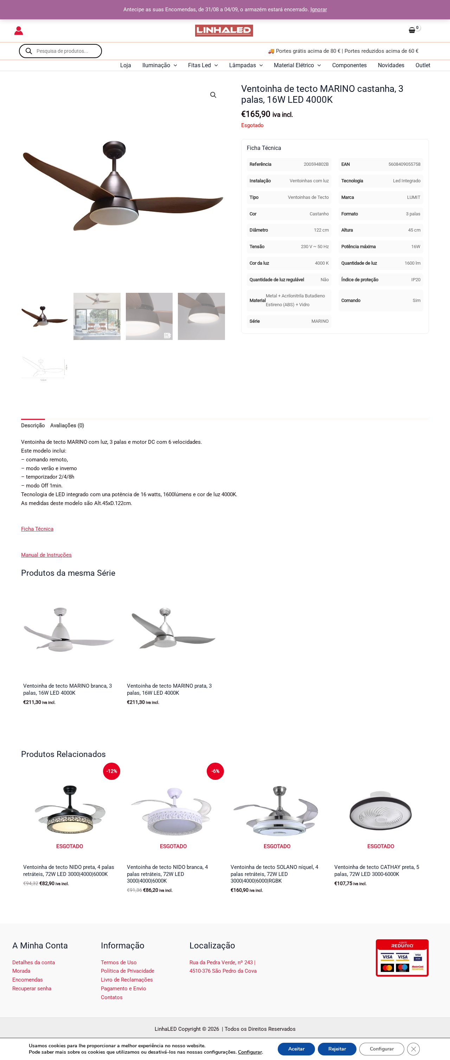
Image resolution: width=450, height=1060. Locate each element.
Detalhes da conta (33, 962)
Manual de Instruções (46, 555)
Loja (125, 65)
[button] (173, 65)
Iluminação (156, 65)
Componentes (349, 65)
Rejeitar (337, 1049)
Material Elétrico (294, 65)
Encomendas (27, 980)
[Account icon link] (18, 30)
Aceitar (296, 1049)
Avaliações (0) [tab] (67, 425)
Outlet (423, 65)
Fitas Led (199, 65)
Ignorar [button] (318, 9)
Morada (21, 971)
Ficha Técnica (37, 529)
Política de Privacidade (127, 971)
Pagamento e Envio (123, 988)
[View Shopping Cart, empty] (421, 31)
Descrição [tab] (33, 425)
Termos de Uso (119, 962)
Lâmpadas (242, 65)
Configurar (250, 1052)
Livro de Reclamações (127, 980)
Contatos (112, 997)
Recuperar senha (31, 988)
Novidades (391, 65)
